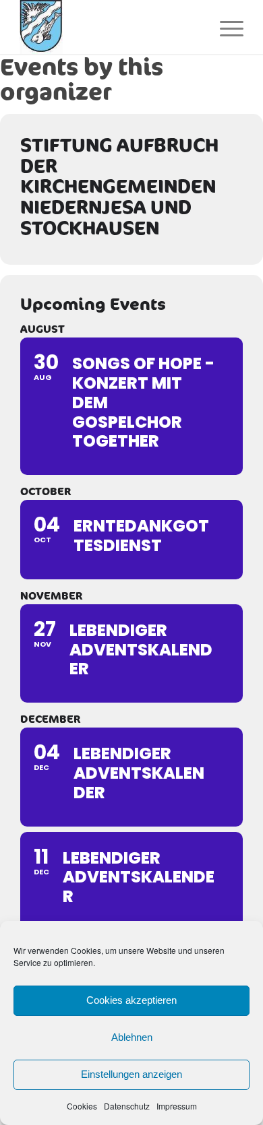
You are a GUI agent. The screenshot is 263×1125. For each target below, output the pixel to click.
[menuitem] (224, 27)
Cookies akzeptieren (131, 1000)
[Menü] (224, 27)
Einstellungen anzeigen (131, 1074)
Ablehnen (131, 1037)
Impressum (176, 1106)
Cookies (82, 1106)
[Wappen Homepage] (109, 27)
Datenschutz (127, 1106)
